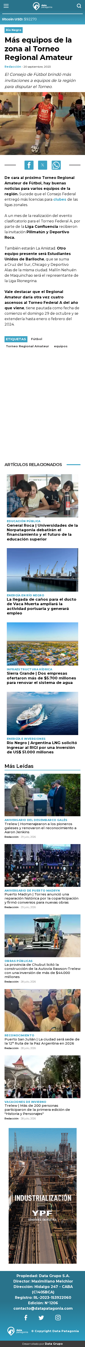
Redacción (13, 66)
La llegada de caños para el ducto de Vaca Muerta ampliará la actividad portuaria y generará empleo (41, 606)
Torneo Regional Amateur (27, 346)
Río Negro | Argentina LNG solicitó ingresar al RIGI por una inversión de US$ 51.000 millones (42, 747)
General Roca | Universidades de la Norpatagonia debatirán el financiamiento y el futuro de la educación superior (42, 532)
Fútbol (36, 339)
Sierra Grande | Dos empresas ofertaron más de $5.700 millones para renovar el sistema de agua (41, 678)
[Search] (79, 6)
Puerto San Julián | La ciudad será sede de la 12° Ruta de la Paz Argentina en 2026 (42, 1041)
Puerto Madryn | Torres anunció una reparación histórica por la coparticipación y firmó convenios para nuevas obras (41, 898)
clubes (60, 199)
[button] (29, 165)
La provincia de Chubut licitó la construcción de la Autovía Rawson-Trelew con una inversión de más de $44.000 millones (42, 970)
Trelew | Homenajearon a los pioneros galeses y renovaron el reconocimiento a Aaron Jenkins (40, 828)
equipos (61, 346)
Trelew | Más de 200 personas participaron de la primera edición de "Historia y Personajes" (37, 1109)
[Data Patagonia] (43, 6)
